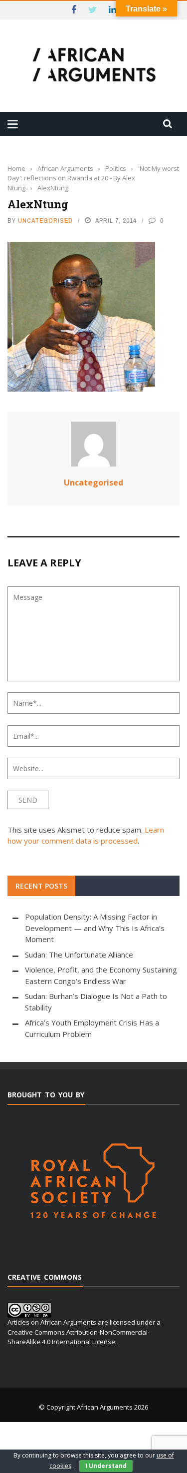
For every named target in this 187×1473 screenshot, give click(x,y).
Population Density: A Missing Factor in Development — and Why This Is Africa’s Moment (95, 928)
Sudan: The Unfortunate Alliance (79, 955)
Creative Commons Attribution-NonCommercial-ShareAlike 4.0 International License (78, 1337)
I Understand (106, 1466)
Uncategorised (45, 220)
